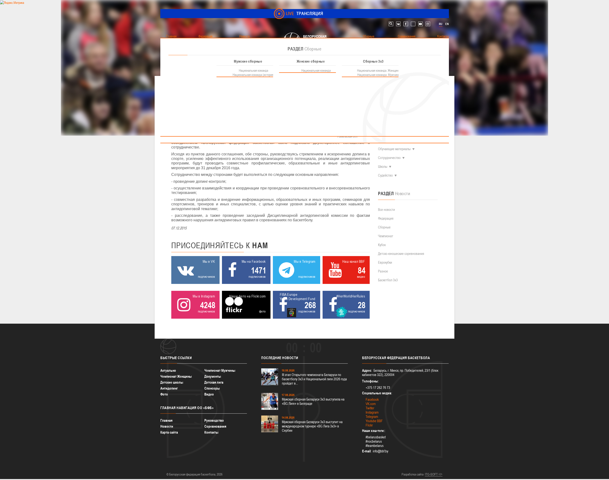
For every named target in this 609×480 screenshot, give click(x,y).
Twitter (370, 408)
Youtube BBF (374, 421)
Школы (382, 166)
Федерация (385, 218)
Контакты (211, 432)
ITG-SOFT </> (433, 474)
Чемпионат (385, 236)
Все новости (386, 210)
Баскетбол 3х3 (388, 280)
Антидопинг (169, 388)
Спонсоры (212, 388)
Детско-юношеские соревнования (401, 254)
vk (398, 24)
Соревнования (215, 426)
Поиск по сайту (391, 24)
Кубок (382, 245)
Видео (209, 394)
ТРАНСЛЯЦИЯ (304, 13)
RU (440, 24)
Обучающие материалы (394, 149)
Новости (166, 426)
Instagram (372, 412)
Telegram (372, 417)
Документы (212, 376)
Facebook (372, 399)
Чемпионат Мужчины (219, 370)
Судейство (385, 175)
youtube (420, 24)
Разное (383, 271)
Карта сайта (169, 432)
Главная (166, 420)
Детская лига (213, 382)
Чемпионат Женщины (176, 376)
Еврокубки (385, 262)
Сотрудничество (389, 158)
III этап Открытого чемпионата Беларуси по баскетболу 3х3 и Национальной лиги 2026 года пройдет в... (314, 379)
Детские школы (171, 382)
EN (447, 24)
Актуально (168, 370)
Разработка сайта (412, 474)
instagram (428, 24)
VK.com (371, 404)
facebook (405, 24)
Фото (164, 394)
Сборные (384, 227)
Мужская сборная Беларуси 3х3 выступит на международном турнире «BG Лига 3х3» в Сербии (312, 426)
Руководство (214, 420)
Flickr (369, 425)
